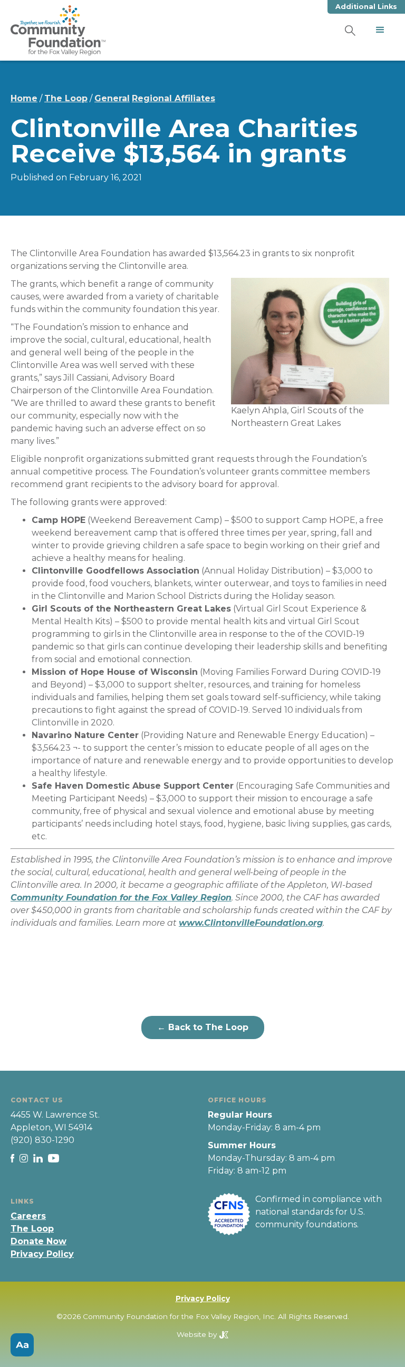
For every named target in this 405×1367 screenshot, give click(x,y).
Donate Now (38, 1241)
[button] (380, 30)
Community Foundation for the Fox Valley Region (121, 898)
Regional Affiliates (173, 98)
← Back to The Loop (202, 1027)
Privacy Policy (42, 1254)
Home (24, 98)
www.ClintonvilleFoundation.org (251, 923)
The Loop (66, 98)
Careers (28, 1216)
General (112, 98)
